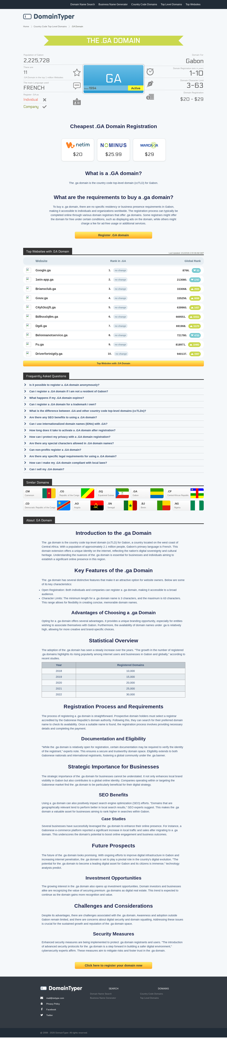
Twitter (49, 1015)
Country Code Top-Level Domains (50, 26)
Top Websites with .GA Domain (113, 363)
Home (26, 26)
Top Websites (193, 4)
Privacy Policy (53, 1004)
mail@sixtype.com (55, 998)
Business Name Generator (113, 4)
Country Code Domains (144, 4)
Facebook (51, 1009)
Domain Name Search (82, 4)
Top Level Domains (171, 4)
